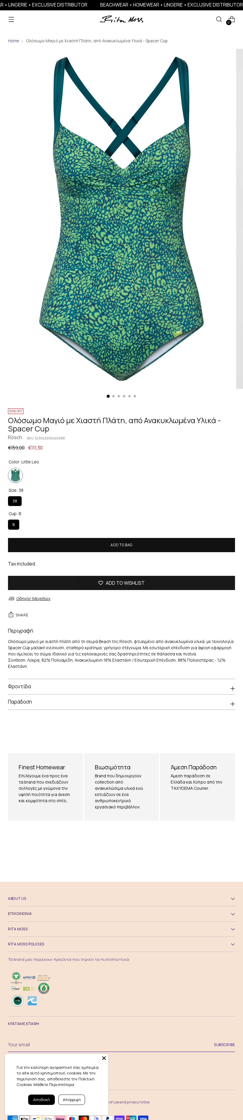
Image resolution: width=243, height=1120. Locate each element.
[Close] (104, 1058)
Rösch (15, 437)
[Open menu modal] (11, 19)
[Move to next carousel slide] (230, 730)
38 (14, 500)
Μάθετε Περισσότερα (53, 1084)
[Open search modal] (219, 19)
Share (22, 615)
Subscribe (224, 1044)
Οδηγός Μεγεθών (33, 598)
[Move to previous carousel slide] (216, 731)
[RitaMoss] (121, 19)
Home (13, 40)
